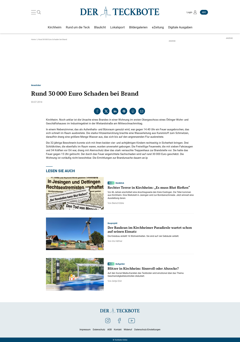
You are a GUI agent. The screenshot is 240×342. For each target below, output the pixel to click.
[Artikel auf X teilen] (106, 111)
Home (33, 39)
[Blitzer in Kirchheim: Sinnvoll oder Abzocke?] (75, 274)
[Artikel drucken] (132, 111)
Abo (204, 12)
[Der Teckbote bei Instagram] (107, 320)
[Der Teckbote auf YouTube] (131, 320)
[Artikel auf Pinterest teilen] (124, 111)
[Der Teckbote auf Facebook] (119, 320)
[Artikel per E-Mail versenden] (141, 111)
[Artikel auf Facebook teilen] (97, 111)
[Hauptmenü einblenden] (34, 12)
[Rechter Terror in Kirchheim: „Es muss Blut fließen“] (75, 193)
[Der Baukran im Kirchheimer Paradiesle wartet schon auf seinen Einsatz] (75, 233)
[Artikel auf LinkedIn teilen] (115, 111)
